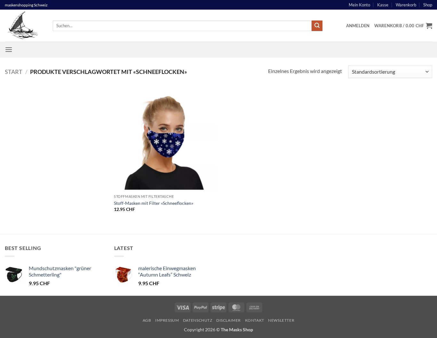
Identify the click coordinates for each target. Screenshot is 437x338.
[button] (358, 25)
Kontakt (254, 320)
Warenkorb (406, 4)
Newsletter (281, 320)
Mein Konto (359, 4)
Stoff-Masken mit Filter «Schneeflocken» (153, 203)
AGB (147, 320)
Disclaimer (228, 320)
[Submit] (317, 25)
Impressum (167, 320)
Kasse (382, 4)
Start (13, 71)
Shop (427, 4)
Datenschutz (197, 320)
